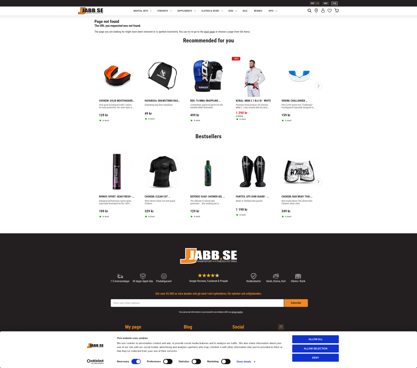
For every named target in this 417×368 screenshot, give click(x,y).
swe (325, 3)
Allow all (316, 339)
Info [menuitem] (271, 10)
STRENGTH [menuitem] (162, 10)
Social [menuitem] (238, 327)
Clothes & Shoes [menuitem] (210, 10)
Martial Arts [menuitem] (140, 10)
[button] (330, 11)
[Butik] (316, 11)
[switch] (168, 361)
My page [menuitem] (133, 327)
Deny (315, 357)
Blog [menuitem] (188, 327)
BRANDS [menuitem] (258, 10)
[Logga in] (323, 11)
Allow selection (315, 348)
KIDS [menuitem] (231, 10)
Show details (244, 361)
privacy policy (237, 312)
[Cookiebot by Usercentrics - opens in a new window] (95, 361)
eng (334, 3)
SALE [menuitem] (245, 10)
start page (209, 31)
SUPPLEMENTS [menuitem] (184, 10)
